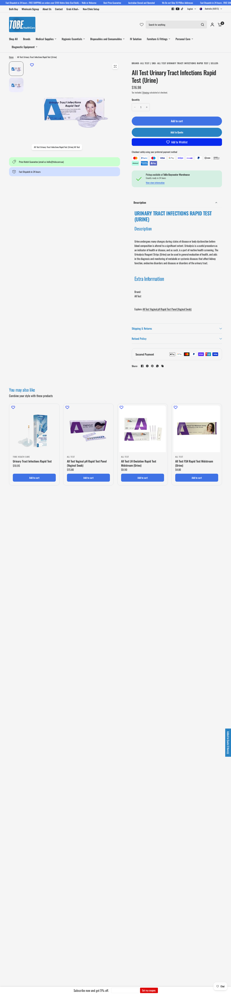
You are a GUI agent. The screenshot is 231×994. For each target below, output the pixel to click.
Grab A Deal (72, 9)
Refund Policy (139, 338)
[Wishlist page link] (141, 24)
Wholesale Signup (30, 9)
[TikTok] (182, 9)
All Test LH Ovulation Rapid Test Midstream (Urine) (138, 463)
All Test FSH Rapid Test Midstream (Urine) (194, 463)
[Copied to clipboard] (162, 366)
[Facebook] (173, 9)
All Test (71, 456)
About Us (47, 9)
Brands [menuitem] (26, 39)
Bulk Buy (13, 9)
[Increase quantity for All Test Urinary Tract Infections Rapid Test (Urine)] (147, 107)
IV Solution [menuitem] (135, 39)
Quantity (136, 99)
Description (140, 202)
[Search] (202, 25)
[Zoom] (115, 66)
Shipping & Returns (142, 328)
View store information (155, 183)
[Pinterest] (152, 366)
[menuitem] (14, 9)
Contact (59, 9)
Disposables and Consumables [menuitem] (106, 39)
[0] (219, 24)
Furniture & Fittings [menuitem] (157, 39)
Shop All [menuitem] (13, 39)
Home (11, 57)
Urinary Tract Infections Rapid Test (32, 461)
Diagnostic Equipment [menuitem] (23, 47)
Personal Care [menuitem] (183, 39)
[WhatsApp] (157, 366)
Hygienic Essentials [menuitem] (72, 39)
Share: (135, 366)
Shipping (145, 92)
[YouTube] (177, 9)
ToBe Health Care (21, 456)
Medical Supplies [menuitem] (45, 39)
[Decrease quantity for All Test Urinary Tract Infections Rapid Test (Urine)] (135, 107)
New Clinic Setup (91, 9)
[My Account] (212, 24)
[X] (147, 366)
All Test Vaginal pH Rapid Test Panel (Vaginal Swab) (167, 309)
